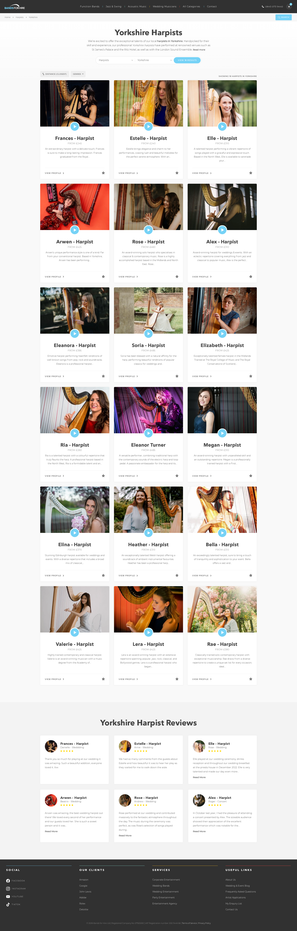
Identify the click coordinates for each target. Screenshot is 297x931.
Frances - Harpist (74, 138)
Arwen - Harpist (74, 242)
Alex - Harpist (222, 242)
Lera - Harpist (148, 644)
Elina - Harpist (74, 545)
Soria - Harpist (148, 345)
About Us (231, 879)
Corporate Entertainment (166, 879)
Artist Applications (236, 897)
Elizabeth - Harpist (222, 345)
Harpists (20, 17)
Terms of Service (189, 923)
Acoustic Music (137, 6)
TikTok (16, 904)
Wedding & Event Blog (238, 885)
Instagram (19, 888)
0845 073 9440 (274, 6)
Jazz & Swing (114, 6)
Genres (77, 74)
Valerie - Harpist (75, 644)
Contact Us (232, 909)
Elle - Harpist (222, 138)
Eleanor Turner (148, 445)
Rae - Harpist (222, 644)
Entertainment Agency (164, 903)
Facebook (18, 881)
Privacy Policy (204, 923)
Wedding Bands (161, 885)
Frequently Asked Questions (241, 891)
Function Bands (89, 6)
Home (7, 17)
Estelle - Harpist (148, 138)
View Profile (53, 173)
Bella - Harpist (222, 545)
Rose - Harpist (148, 242)
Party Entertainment (163, 897)
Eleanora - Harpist (75, 345)
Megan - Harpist (222, 445)
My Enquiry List (234, 903)
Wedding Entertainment (165, 891)
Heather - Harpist (148, 545)
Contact (212, 6)
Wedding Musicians (164, 6)
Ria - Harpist (74, 445)
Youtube (18, 896)
